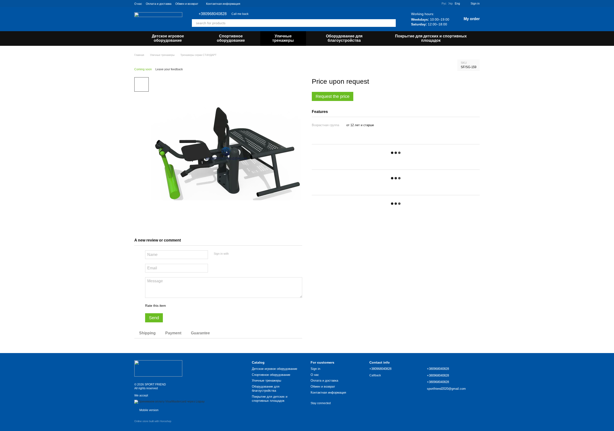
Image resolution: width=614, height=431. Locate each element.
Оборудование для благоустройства (344, 38)
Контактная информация (223, 4)
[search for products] (392, 23)
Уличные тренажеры (283, 38)
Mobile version (149, 410)
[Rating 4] (197, 305)
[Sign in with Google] (242, 254)
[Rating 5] (204, 305)
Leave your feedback (169, 69)
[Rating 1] (174, 305)
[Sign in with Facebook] (234, 254)
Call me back (239, 14)
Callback (375, 375)
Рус (444, 3)
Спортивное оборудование (231, 38)
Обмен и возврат (186, 4)
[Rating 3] (189, 305)
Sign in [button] (315, 369)
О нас (138, 4)
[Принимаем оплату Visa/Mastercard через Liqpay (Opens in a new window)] (169, 401)
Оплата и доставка (158, 4)
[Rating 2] (181, 305)
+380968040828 (213, 14)
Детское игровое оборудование (168, 38)
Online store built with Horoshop (152, 421)
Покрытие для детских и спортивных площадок (431, 38)
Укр (450, 3)
